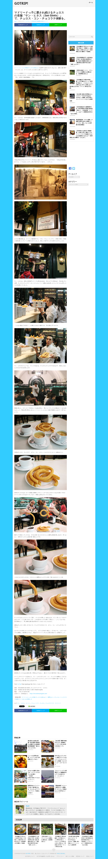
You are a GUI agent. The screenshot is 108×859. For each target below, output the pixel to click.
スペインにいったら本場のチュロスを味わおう (26, 67)
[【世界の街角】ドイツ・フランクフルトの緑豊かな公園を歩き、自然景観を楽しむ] (47, 829)
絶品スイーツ (44, 21)
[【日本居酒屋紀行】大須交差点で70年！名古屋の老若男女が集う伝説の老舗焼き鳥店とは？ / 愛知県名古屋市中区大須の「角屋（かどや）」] (34, 829)
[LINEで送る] (31, 706)
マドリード (58, 703)
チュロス (42, 703)
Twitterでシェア (40, 24)
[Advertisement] (40, 723)
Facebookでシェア (23, 24)
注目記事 (33, 21)
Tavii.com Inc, (61, 853)
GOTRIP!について (30, 856)
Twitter (73, 168)
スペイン (28, 703)
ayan (15, 21)
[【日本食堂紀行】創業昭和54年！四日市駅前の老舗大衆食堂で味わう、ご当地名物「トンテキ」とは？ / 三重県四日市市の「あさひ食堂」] (87, 829)
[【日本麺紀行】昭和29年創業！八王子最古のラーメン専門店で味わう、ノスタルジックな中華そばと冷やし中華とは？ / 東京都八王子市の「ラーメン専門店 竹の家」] (60, 829)
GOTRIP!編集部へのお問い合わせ (45, 856)
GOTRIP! (21, 3)
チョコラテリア (49, 703)
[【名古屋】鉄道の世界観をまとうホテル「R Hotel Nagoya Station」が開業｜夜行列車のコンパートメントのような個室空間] (74, 829)
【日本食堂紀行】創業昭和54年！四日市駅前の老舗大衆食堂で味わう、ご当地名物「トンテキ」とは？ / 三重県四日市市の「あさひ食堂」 (81, 110)
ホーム (91, 2)
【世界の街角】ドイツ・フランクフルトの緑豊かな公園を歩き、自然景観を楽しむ (84, 72)
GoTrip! (19, 684)
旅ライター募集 (70, 856)
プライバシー (60, 856)
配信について (90, 856)
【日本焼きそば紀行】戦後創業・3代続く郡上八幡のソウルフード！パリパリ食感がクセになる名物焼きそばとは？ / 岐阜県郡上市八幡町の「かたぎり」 (81, 134)
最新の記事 (81, 42)
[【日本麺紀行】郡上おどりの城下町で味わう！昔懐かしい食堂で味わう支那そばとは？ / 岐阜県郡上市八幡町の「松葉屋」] (20, 829)
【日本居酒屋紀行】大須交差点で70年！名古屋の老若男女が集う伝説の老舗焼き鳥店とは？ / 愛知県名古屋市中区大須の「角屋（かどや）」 (81, 61)
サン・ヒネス (21, 703)
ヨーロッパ (28, 21)
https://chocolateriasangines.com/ (38, 693)
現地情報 (38, 21)
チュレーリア (35, 703)
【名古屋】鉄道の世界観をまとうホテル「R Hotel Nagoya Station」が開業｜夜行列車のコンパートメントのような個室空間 (81, 97)
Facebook (70, 168)
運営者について (80, 856)
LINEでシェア (58, 24)
